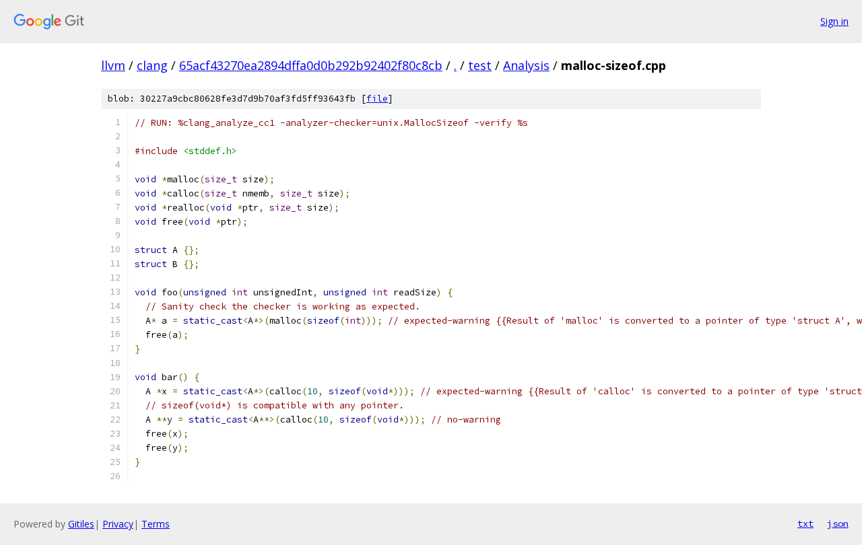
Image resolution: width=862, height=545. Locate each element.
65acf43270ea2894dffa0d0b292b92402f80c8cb (310, 65)
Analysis (526, 65)
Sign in (834, 21)
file (377, 98)
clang (152, 65)
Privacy (117, 523)
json (838, 523)
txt (805, 523)
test (480, 65)
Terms (155, 523)
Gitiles (81, 523)
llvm (113, 65)
